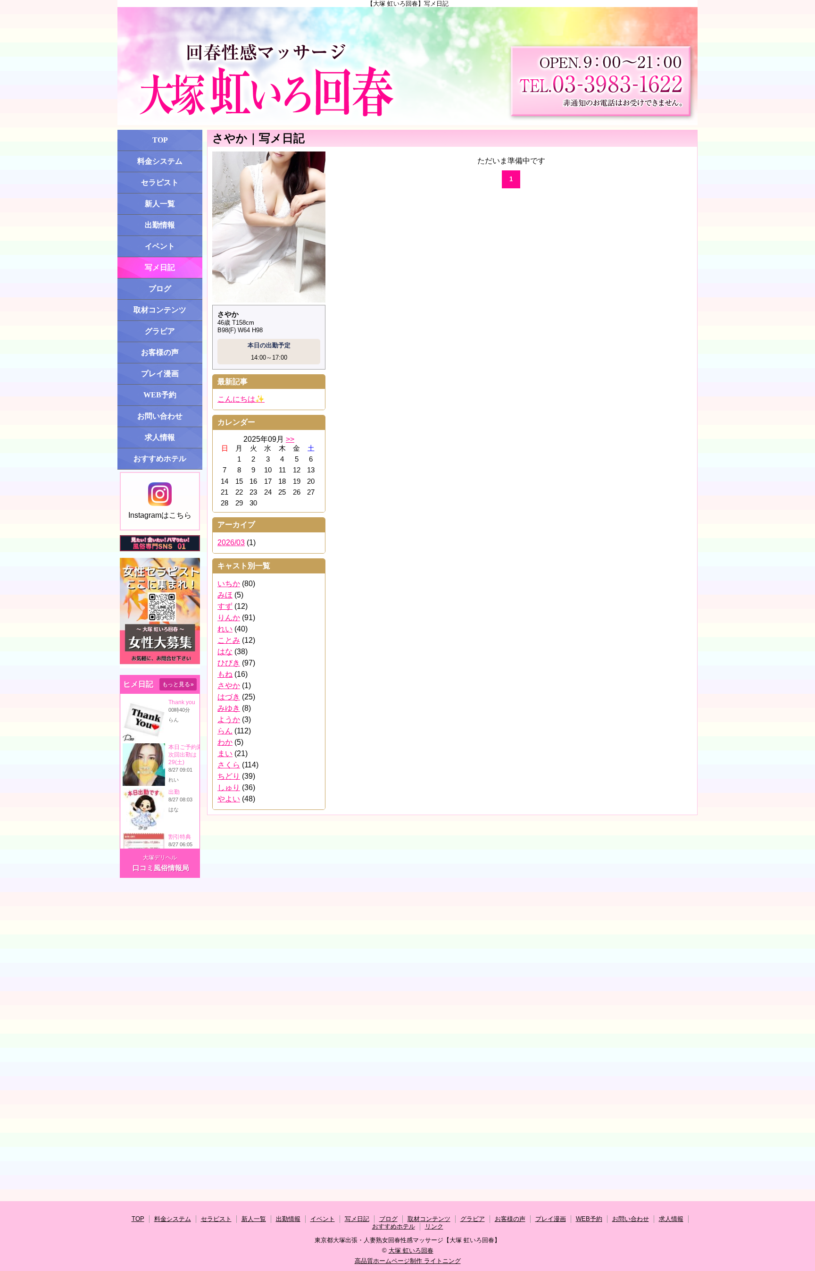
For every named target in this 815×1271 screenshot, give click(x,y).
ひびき (228, 663)
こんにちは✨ (241, 399)
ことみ (228, 640)
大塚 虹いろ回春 (411, 1250)
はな (225, 652)
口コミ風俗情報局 (161, 868)
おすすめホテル (159, 459)
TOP (160, 140)
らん (225, 731)
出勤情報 (160, 225)
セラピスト (160, 182)
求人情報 (160, 437)
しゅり (228, 787)
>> (290, 439)
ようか (228, 719)
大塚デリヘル (160, 857)
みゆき (228, 708)
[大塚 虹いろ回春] (407, 66)
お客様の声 (160, 352)
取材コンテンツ (159, 310)
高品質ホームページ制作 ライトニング (408, 1260)
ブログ (160, 289)
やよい (228, 799)
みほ (225, 595)
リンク (434, 1226)
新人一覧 (160, 204)
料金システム (160, 161)
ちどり (228, 776)
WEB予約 (159, 395)
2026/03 (231, 543)
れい (225, 629)
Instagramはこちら (159, 515)
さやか (228, 686)
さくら (228, 765)
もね (225, 674)
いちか (228, 584)
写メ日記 (160, 267)
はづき (228, 697)
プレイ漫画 (160, 374)
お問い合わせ (160, 416)
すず (225, 606)
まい (225, 753)
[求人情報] (160, 666)
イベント (160, 246)
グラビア (160, 331)
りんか (228, 618)
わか (225, 742)
